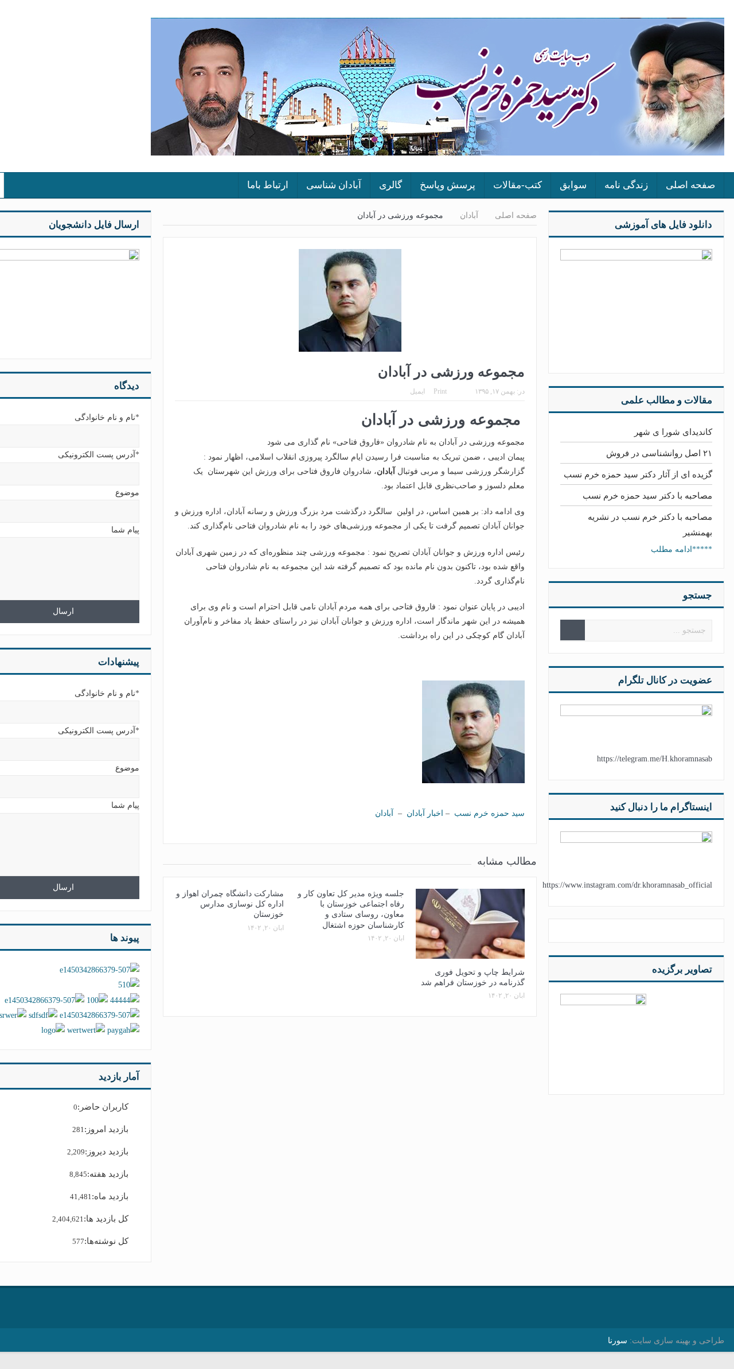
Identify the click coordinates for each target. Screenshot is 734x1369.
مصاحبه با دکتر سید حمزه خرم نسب (647, 495)
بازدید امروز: (106, 1129)
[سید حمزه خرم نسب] (603, 1036)
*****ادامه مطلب (681, 549)
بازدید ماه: (110, 1196)
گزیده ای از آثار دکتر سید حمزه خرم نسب (638, 474)
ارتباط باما (267, 185)
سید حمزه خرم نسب (489, 813)
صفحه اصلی (690, 185)
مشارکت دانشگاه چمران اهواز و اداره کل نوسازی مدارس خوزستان (230, 904)
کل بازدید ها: (106, 1218)
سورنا (617, 1340)
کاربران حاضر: (102, 1106)
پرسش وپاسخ (447, 185)
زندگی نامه (626, 185)
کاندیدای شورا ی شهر (673, 432)
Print (440, 391)
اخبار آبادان (425, 813)
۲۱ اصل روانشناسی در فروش (659, 453)
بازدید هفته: (107, 1174)
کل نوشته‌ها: (106, 1241)
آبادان (384, 813)
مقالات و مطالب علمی (666, 400)
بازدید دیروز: (106, 1151)
